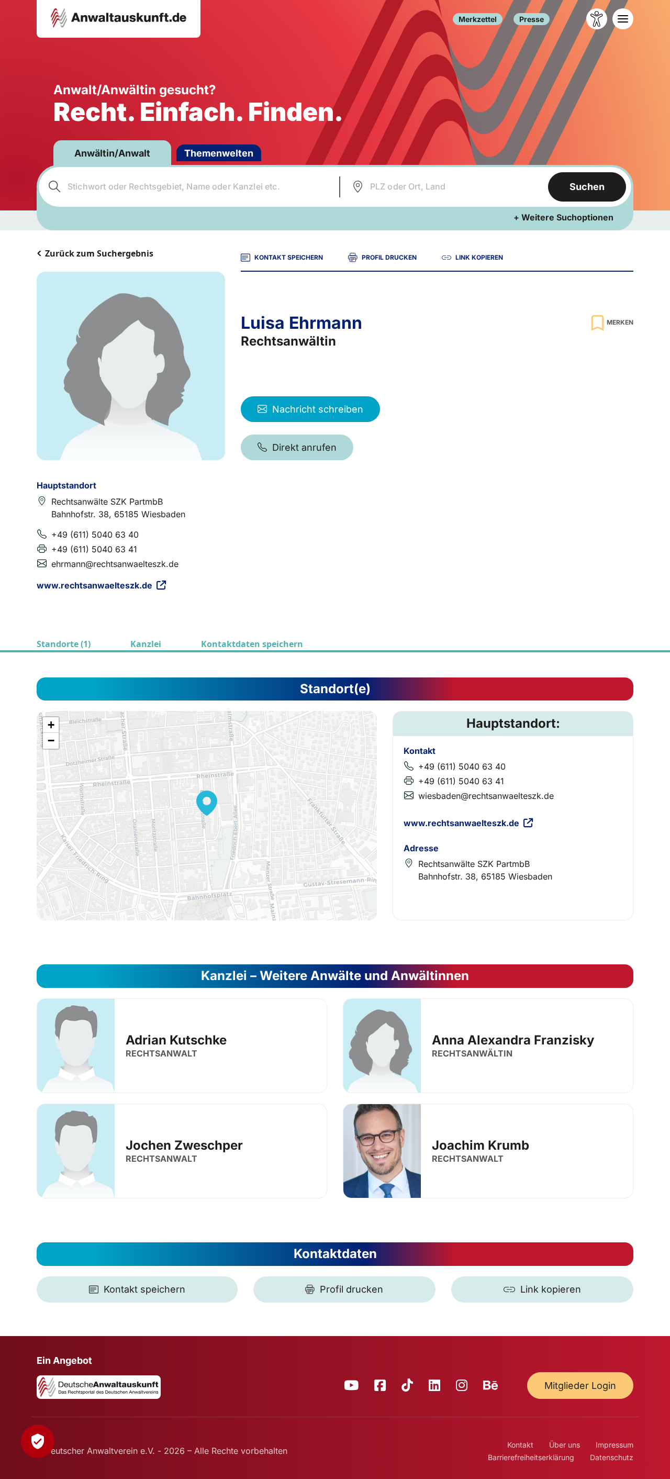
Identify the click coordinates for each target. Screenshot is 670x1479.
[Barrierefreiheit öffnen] (596, 18)
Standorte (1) (64, 644)
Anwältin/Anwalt (112, 153)
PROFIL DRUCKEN (389, 257)
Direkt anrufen (304, 447)
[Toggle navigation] (622, 18)
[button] (206, 803)
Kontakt (520, 1444)
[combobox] (187, 187)
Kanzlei (145, 644)
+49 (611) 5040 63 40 (95, 534)
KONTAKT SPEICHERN (288, 257)
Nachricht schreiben (317, 409)
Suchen (587, 186)
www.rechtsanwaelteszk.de (94, 585)
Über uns (564, 1444)
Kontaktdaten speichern (252, 644)
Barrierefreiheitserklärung (531, 1457)
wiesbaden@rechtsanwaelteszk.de (486, 796)
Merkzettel (478, 19)
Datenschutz (611, 1457)
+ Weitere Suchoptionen (563, 217)
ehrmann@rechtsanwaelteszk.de (114, 564)
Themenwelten (218, 153)
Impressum (614, 1444)
